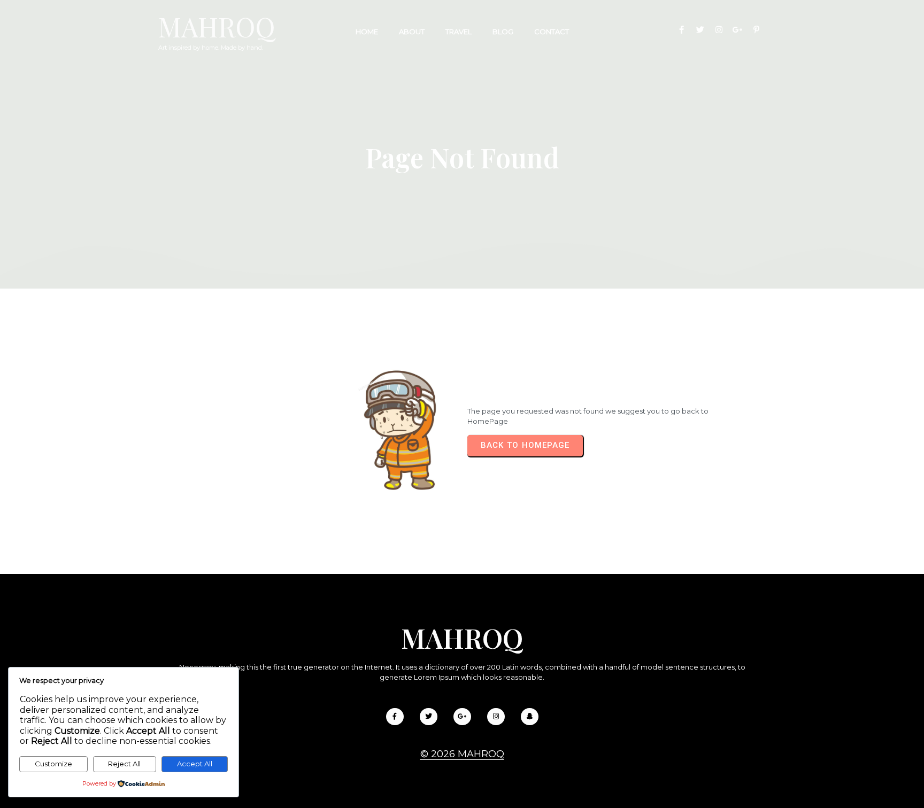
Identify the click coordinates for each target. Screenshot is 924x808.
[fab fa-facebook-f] (681, 29)
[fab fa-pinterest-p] (756, 29)
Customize (53, 763)
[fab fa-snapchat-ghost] (529, 716)
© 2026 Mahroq (462, 754)
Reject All (124, 763)
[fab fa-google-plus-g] (738, 29)
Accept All (194, 763)
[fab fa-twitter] (700, 29)
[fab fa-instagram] (719, 29)
